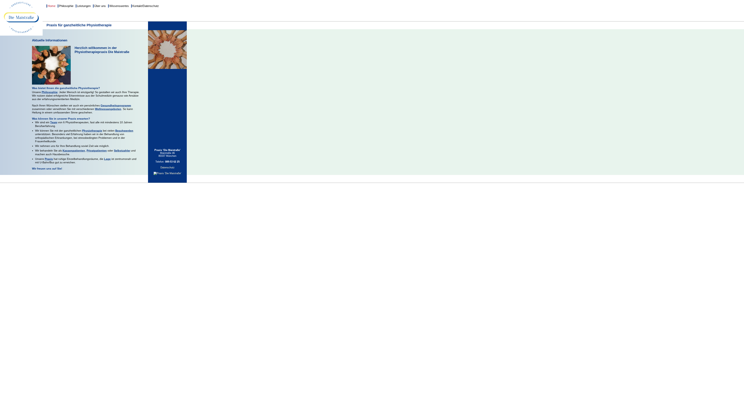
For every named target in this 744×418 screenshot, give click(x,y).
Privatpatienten (97, 150)
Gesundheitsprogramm (116, 105)
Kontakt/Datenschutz (145, 6)
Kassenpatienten (74, 150)
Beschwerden (124, 130)
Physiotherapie (92, 130)
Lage (107, 158)
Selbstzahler (122, 150)
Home (51, 6)
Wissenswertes (119, 6)
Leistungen (84, 6)
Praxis (49, 158)
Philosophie (66, 6)
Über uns (100, 6)
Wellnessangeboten (108, 108)
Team (53, 122)
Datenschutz (167, 167)
